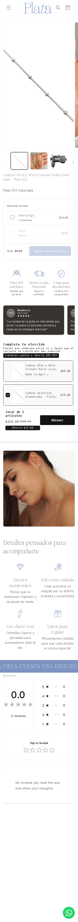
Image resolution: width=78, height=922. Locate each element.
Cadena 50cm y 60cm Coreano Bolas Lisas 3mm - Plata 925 (41, 369)
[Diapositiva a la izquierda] (5, 162)
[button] (8, 7)
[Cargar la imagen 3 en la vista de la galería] (58, 161)
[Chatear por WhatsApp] (69, 913)
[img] (18, 705)
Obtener (57, 420)
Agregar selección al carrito (50, 251)
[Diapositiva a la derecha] (73, 162)
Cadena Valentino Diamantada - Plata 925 (40, 397)
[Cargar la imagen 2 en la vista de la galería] (38, 161)
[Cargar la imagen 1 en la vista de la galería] (19, 161)
